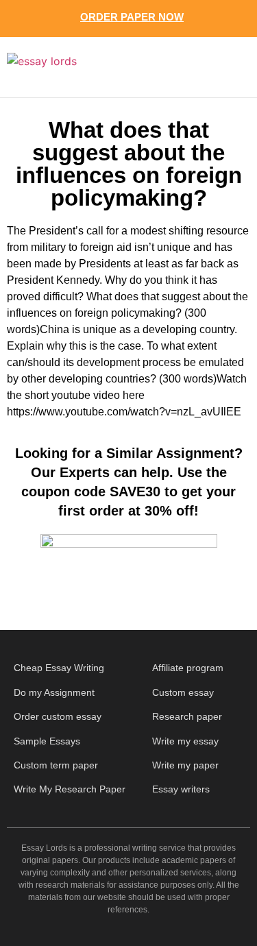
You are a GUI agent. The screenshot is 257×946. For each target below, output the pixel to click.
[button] (226, 67)
